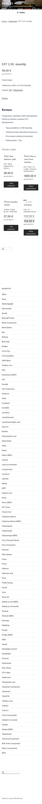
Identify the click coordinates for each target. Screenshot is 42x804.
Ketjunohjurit (6, 441)
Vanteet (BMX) (7, 729)
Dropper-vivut (7, 365)
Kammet (5, 426)
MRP (4, 488)
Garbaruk (5, 393)
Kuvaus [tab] (5, 98)
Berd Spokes (7, 327)
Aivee (4, 299)
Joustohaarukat (8, 417)
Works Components (9, 748)
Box (3, 332)
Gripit (4, 398)
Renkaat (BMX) (8, 616)
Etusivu (4, 21)
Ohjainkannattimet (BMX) (11, 521)
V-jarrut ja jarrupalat (9, 715)
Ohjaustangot (7, 530)
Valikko (22, 12)
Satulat (4, 644)
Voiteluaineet (12, 21)
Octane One (6, 512)
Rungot (4, 630)
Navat (4, 497)
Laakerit (5, 460)
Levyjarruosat (7, 469)
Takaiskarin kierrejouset (11, 686)
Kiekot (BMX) (7, 455)
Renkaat (5, 611)
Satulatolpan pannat (9, 649)
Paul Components (9, 545)
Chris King (6, 351)
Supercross (6, 677)
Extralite (5, 384)
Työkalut (5, 705)
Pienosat (5, 549)
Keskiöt (5, 431)
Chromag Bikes (8, 355)
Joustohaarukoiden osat (11, 422)
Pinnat (4, 563)
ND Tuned (6, 507)
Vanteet (5, 724)
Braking (5, 337)
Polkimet (5, 568)
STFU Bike (6, 672)
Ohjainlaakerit (7, 526)
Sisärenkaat (6, 663)
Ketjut (4, 445)
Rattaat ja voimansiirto (10, 606)
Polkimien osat (7, 573)
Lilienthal (5, 478)
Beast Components (9, 322)
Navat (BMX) (7, 502)
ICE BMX (5, 408)
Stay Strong (6, 668)
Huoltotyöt (6, 403)
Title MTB (5, 696)
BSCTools (6, 341)
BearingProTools (8, 318)
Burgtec (5, 346)
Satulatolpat (6, 653)
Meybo (4, 483)
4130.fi (7, 3)
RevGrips (5, 620)
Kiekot (4, 450)
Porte (4, 578)
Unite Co (5, 710)
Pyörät (4, 587)
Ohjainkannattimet (9, 516)
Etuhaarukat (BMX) (9, 374)
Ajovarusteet (6, 308)
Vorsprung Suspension (10, 738)
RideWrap (5, 625)
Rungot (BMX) (7, 634)
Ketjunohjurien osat (9, 436)
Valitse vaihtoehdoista (31, 187)
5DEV (4, 294)
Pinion (4, 559)
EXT (10, 90)
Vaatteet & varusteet (9, 720)
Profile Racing (7, 582)
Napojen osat (7, 493)
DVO (3, 370)
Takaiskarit (6, 691)
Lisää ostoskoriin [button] (11, 184)
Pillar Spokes (7, 554)
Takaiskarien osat (8, 682)
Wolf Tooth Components (11, 743)
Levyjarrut (5, 474)
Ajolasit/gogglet (7, 303)
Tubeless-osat (7, 701)
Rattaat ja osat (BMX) (10, 601)
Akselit (4, 313)
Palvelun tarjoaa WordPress (12, 798)
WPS (4, 753)
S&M (4, 639)
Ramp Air (5, 597)
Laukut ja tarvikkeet (9, 464)
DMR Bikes (6, 360)
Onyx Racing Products (10, 540)
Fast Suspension (8, 389)
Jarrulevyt (5, 412)
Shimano (5, 658)
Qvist (4, 592)
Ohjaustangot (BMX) (10, 535)
